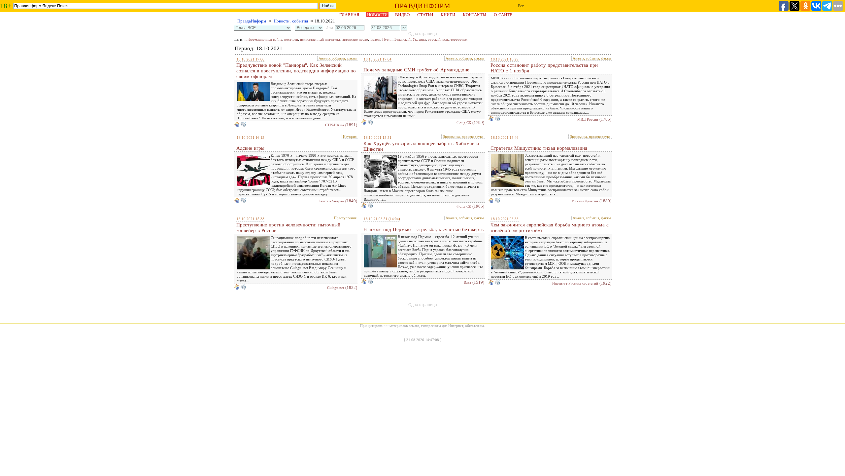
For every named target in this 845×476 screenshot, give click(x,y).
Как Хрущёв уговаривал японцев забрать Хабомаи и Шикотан (421, 146)
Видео (402, 14)
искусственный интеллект (320, 39)
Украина (419, 39)
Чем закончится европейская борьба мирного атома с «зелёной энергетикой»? (549, 227)
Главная (349, 14)
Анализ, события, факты (337, 58)
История (349, 137)
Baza (467, 282)
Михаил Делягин (584, 201)
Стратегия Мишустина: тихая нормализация (538, 148)
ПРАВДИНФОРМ (422, 6)
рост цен (291, 39)
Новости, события (291, 21)
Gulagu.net (335, 288)
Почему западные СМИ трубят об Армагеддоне (416, 69)
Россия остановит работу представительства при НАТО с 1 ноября (544, 67)
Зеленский (402, 39)
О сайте (503, 14)
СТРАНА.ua (334, 125)
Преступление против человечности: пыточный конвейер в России (288, 227)
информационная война (263, 39)
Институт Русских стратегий (575, 283)
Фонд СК (463, 123)
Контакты (474, 14)
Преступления (345, 218)
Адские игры (250, 148)
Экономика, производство (463, 137)
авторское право (355, 39)
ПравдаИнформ (251, 21)
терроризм (459, 39)
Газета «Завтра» (331, 201)
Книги (448, 14)
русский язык (438, 39)
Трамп (375, 39)
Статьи (425, 14)
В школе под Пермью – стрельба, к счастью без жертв (423, 229)
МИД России (587, 119)
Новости (377, 14)
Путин (387, 39)
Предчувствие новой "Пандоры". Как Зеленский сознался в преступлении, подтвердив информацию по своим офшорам (296, 70)
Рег (521, 5)
